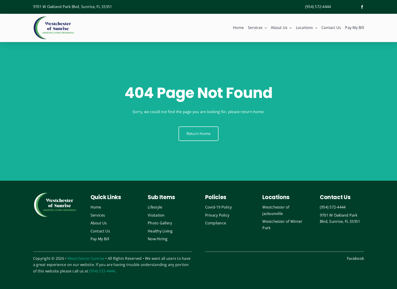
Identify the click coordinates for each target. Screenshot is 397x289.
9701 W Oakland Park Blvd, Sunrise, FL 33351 (72, 6)
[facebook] (362, 7)
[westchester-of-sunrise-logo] (53, 17)
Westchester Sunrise (86, 258)
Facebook (355, 258)
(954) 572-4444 (318, 6)
